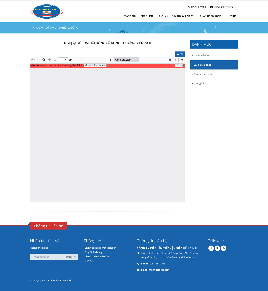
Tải (181, 54)
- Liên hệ (88, 260)
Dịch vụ (163, 16)
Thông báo (199, 83)
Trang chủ (130, 16)
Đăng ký (70, 256)
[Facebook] (211, 248)
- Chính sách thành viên (96, 256)
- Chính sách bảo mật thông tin (99, 247)
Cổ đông (51, 27)
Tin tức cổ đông (202, 55)
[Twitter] (217, 248)
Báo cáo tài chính (203, 74)
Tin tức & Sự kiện (183, 16)
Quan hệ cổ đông (210, 16)
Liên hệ (232, 16)
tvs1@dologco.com (158, 269)
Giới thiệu (147, 16)
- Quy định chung (92, 252)
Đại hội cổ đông (68, 27)
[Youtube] (223, 248)
